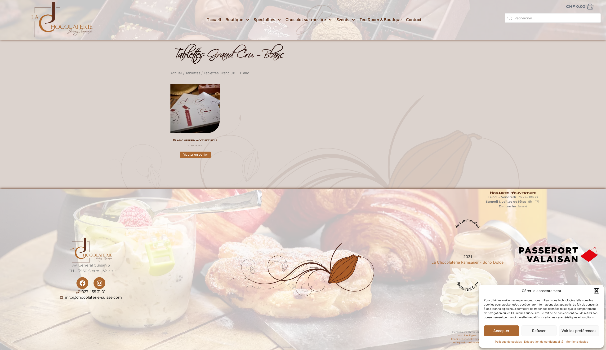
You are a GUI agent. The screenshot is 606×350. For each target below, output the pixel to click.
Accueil (213, 20)
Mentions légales (577, 341)
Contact (413, 20)
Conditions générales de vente (467, 339)
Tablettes (193, 73)
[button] (596, 291)
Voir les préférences (578, 330)
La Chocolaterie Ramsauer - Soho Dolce (468, 262)
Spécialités (264, 20)
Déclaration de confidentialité (543, 341)
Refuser (539, 330)
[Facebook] (82, 283)
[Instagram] (99, 283)
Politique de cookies (508, 341)
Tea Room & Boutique (381, 20)
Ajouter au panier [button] (195, 154)
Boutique (234, 20)
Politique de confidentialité (467, 342)
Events (342, 20)
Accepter (501, 330)
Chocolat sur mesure (305, 20)
